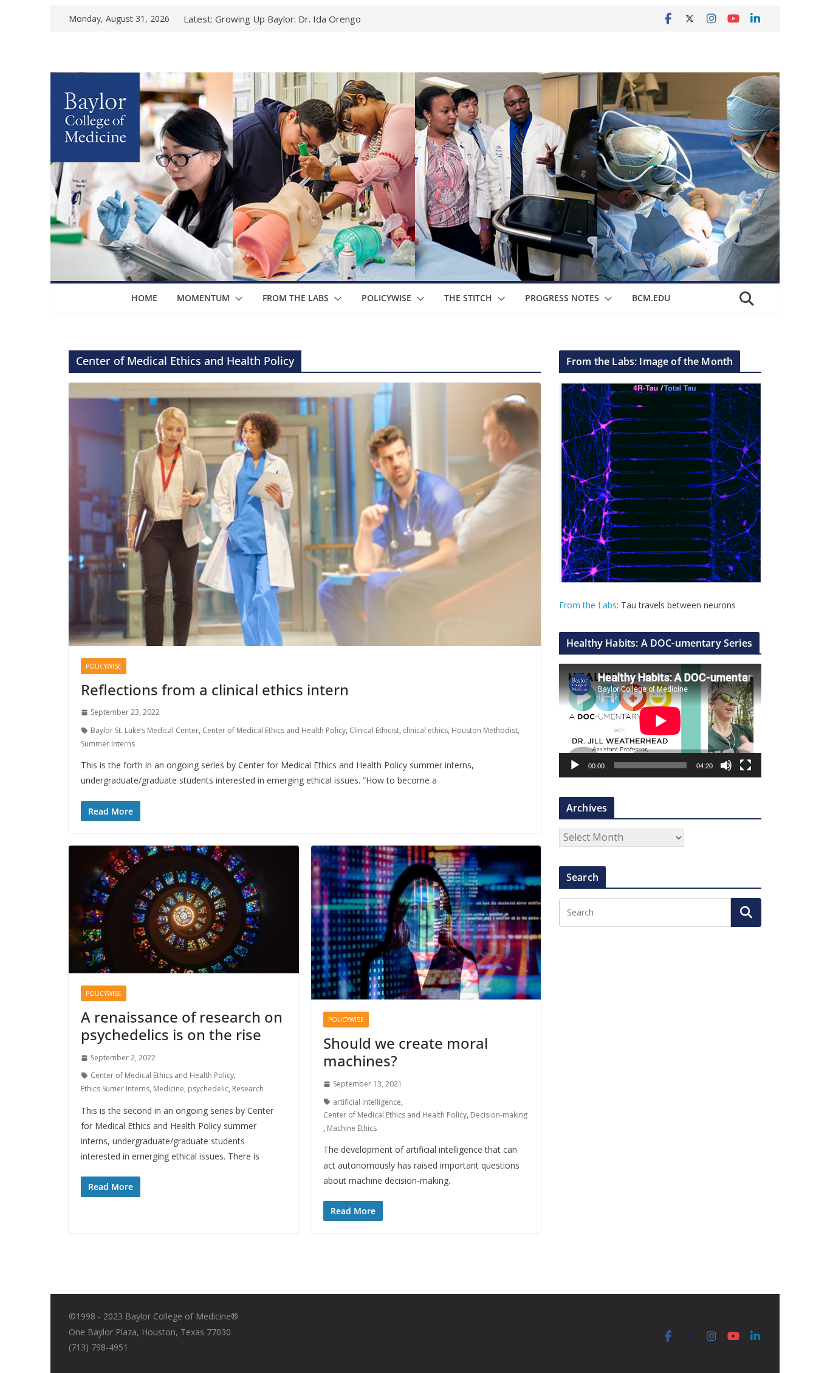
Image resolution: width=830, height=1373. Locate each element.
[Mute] (726, 765)
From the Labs (588, 605)
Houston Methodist (484, 730)
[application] (660, 720)
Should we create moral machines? (405, 1052)
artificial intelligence (367, 1102)
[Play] (575, 765)
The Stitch (468, 298)
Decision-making (498, 1115)
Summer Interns (108, 744)
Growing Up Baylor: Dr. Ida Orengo (288, 19)
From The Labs (295, 298)
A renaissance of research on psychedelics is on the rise (182, 1026)
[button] (236, 299)
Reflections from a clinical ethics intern (215, 690)
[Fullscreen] (745, 765)
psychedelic (208, 1088)
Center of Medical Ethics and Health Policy (274, 730)
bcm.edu (651, 298)
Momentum (203, 298)
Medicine (168, 1088)
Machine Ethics (352, 1128)
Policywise (386, 298)
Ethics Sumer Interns (115, 1088)
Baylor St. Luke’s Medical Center (145, 730)
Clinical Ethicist (374, 730)
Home (144, 298)
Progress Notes (562, 298)
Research (248, 1088)
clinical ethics (425, 730)
